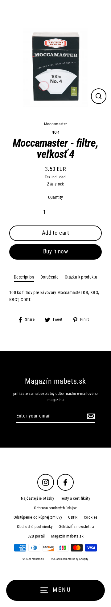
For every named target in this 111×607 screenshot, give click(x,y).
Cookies (91, 517)
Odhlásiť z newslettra (76, 526)
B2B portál (36, 536)
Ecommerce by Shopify (74, 558)
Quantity (55, 197)
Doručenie (49, 277)
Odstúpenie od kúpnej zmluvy (38, 517)
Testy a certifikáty (75, 498)
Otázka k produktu (81, 277)
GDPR (72, 517)
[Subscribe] (90, 416)
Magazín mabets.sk (67, 536)
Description (24, 277)
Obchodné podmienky (35, 526)
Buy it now (55, 251)
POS (53, 558)
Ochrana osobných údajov (55, 508)
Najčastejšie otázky (37, 498)
